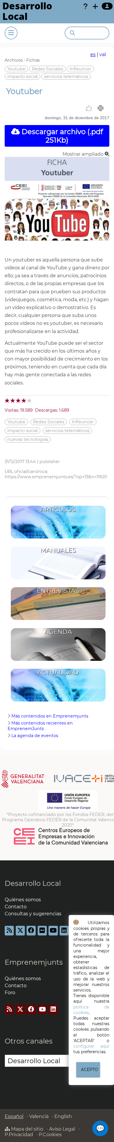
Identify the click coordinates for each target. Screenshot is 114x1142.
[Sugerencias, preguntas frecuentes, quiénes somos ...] (85, 6)
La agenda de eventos (34, 735)
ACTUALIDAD (58, 672)
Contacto (16, 906)
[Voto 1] (7, 400)
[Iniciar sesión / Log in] (107, 6)
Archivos (14, 60)
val (102, 54)
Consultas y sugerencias (33, 913)
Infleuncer (80, 69)
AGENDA (58, 631)
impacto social (22, 76)
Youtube (16, 69)
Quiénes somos (23, 899)
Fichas (33, 60)
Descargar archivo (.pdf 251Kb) (61, 135)
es (93, 54)
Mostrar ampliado (84, 154)
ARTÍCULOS (58, 509)
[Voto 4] (24, 400)
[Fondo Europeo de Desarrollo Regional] (67, 809)
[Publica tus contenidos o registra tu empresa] (95, 6)
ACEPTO (89, 1069)
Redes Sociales (47, 69)
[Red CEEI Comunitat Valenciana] (61, 843)
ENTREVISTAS (58, 591)
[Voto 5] (29, 400)
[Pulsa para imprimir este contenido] (100, 108)
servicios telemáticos (66, 76)
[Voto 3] (18, 400)
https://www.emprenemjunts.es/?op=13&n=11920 (56, 476)
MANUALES (58, 550)
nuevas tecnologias (27, 439)
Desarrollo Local (33, 883)
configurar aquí (91, 1046)
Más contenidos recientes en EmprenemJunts (40, 725)
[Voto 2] (13, 400)
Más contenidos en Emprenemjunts (49, 716)
